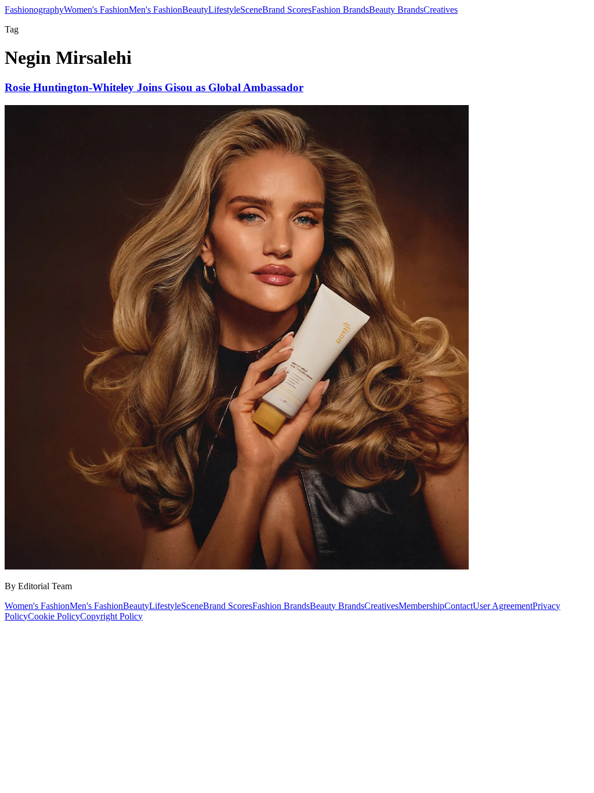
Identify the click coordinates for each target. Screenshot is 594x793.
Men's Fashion (155, 10)
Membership (421, 606)
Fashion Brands (340, 10)
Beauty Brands (396, 10)
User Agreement (503, 606)
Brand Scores (287, 10)
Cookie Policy (54, 616)
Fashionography (34, 10)
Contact (458, 606)
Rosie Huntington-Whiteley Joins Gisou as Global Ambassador (154, 87)
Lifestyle (224, 10)
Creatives (440, 10)
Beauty (195, 10)
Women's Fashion (96, 10)
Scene (251, 10)
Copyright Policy (111, 616)
